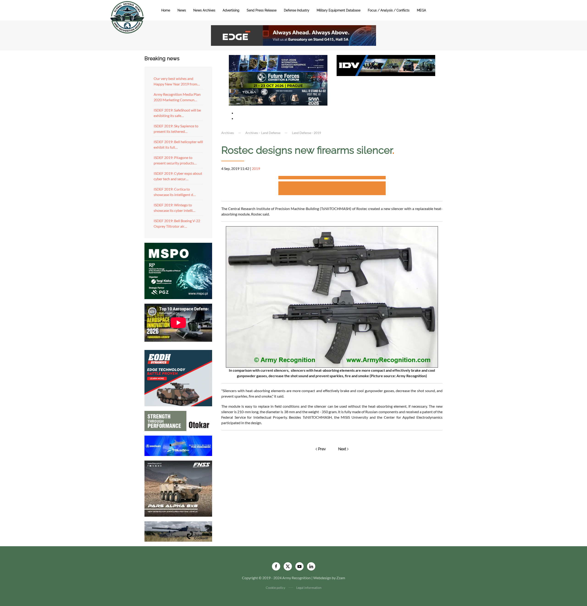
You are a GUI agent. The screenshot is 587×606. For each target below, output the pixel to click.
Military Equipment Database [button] (338, 10)
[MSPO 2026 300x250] (178, 270)
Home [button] (165, 10)
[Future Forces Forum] (278, 79)
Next (342, 449)
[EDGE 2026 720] (293, 35)
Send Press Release (262, 10)
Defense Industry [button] (296, 10)
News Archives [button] (204, 10)
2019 (256, 168)
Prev (322, 449)
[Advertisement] (332, 178)
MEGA (421, 10)
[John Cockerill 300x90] (178, 531)
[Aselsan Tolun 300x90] (178, 445)
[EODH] (178, 377)
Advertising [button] (231, 10)
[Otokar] (178, 420)
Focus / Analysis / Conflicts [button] (389, 10)
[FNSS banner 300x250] (178, 488)
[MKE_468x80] (278, 96)
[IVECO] (386, 65)
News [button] (181, 10)
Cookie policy (275, 588)
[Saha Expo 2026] (278, 63)
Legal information (308, 588)
